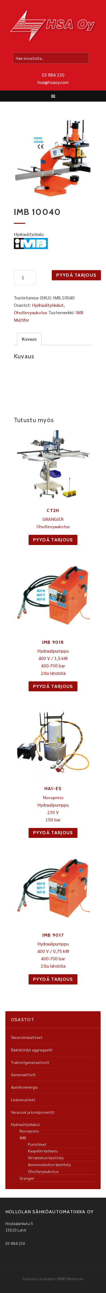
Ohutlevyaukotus (30, 312)
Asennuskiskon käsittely (49, 1164)
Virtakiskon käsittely (46, 1157)
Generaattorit (23, 1074)
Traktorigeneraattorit (30, 1062)
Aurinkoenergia (24, 1087)
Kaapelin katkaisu (43, 1150)
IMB (23, 1137)
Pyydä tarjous (76, 275)
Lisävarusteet (23, 1099)
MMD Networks (70, 1278)
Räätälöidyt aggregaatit (32, 1049)
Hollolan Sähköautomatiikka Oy (53, 27)
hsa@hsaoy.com (53, 82)
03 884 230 (53, 75)
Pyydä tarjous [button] (53, 539)
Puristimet (37, 1144)
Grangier (27, 1178)
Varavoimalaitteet (26, 1037)
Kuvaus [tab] (29, 339)
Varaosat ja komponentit (33, 1112)
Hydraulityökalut (48, 305)
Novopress (29, 1130)
